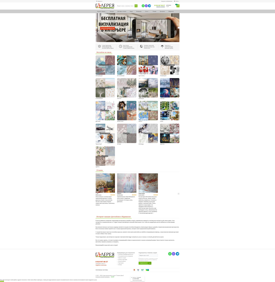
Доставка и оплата (122, 11)
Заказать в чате (105, 28)
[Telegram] (149, 5)
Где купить (162, 11)
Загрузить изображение (166, 1)
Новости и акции (122, 257)
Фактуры (112, 11)
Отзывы (154, 11)
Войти (177, 1)
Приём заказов (149, 45)
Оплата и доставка (122, 259)
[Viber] (146, 5)
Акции (131, 11)
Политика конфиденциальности (125, 254)
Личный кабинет (122, 261)
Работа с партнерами (169, 46)
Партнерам (121, 263)
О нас (146, 11)
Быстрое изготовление (127, 46)
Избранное (171, 11)
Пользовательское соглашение (125, 256)
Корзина (134, 277)
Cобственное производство (107, 46)
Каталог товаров (101, 11)
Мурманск (99, 1)
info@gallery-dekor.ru (100, 263)
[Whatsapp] (143, 5)
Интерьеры (139, 11)
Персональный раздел (137, 280)
